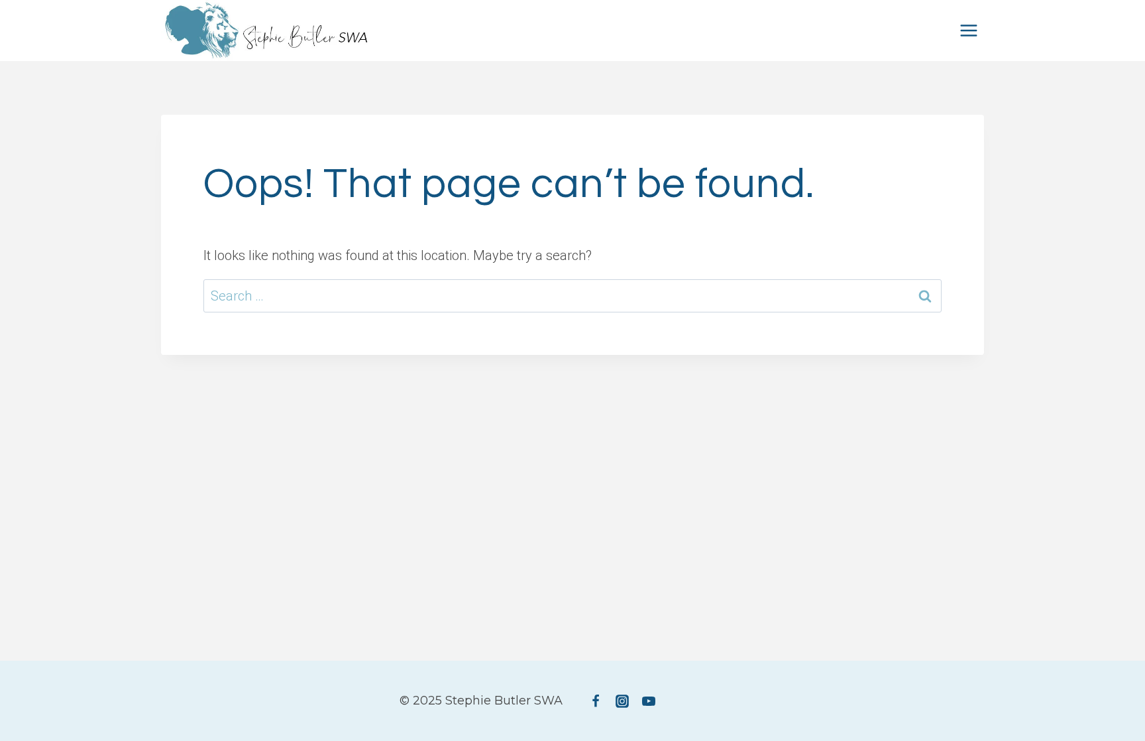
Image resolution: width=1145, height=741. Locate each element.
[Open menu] (968, 30)
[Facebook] (595, 701)
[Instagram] (622, 701)
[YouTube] (648, 701)
